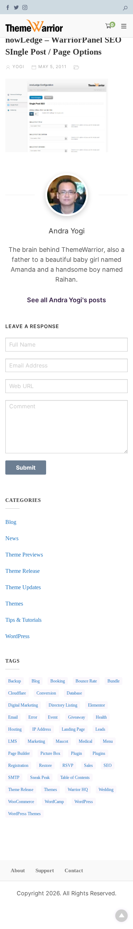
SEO (108, 765)
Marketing (36, 741)
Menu (108, 741)
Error (32, 717)
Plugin (76, 753)
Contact (74, 870)
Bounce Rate (86, 681)
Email (13, 717)
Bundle (113, 681)
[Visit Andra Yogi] (66, 194)
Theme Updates (23, 587)
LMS (12, 741)
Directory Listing (63, 705)
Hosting (15, 729)
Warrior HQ (78, 789)
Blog (10, 522)
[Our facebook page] (7, 7)
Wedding (106, 789)
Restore (45, 765)
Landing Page (73, 729)
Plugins (99, 753)
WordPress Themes (24, 813)
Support (44, 870)
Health (101, 717)
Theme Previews (24, 555)
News (11, 538)
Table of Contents (75, 777)
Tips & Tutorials (23, 620)
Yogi (18, 66)
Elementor (96, 705)
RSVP (67, 765)
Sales (88, 765)
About (18, 870)
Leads (100, 729)
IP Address (41, 729)
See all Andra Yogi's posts (66, 300)
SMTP (14, 777)
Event (52, 717)
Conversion (46, 693)
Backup (14, 681)
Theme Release (22, 571)
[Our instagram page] (24, 7)
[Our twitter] (16, 7)
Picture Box (50, 753)
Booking (57, 681)
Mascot (62, 741)
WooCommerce (21, 801)
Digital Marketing (23, 705)
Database (74, 693)
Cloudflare (17, 693)
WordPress (17, 636)
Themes (14, 604)
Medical (85, 741)
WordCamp (54, 801)
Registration (18, 765)
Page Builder (19, 753)
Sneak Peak (40, 777)
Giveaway (76, 717)
